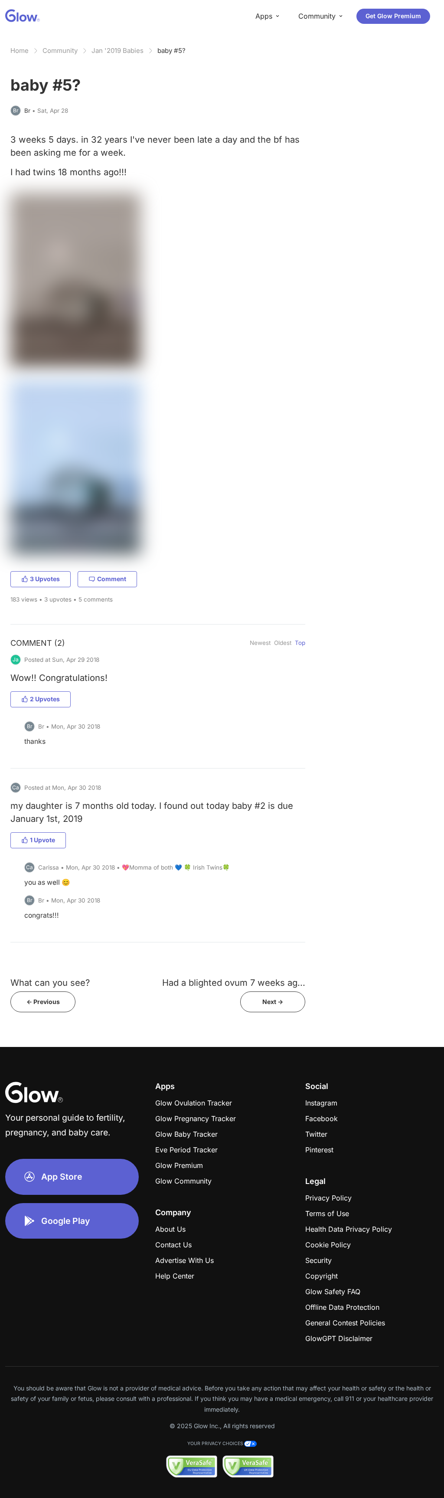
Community (60, 50)
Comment (111, 578)
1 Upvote (42, 840)
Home (19, 50)
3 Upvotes (45, 578)
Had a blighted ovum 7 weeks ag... (233, 982)
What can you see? (50, 982)
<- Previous (43, 1001)
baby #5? (171, 50)
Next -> (272, 1001)
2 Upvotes (45, 699)
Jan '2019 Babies (117, 50)
